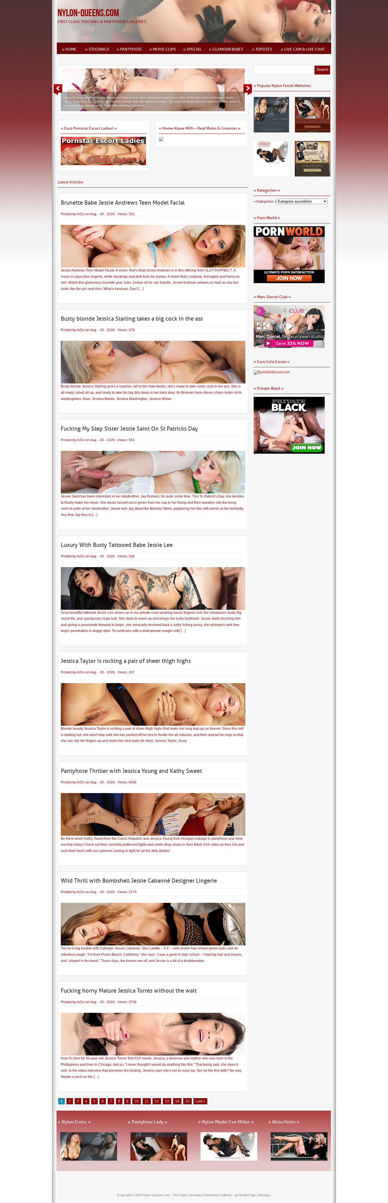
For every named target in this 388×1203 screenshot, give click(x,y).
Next (247, 89)
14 (177, 1101)
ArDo (81, 214)
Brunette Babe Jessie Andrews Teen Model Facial (123, 202)
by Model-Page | (246, 1195)
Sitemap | (264, 1195)
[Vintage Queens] (312, 175)
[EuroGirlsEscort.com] (272, 372)
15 (187, 1101)
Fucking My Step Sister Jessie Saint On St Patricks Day (129, 428)
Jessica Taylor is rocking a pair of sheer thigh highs (126, 660)
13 (167, 1101)
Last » (200, 1101)
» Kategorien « (265, 202)
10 (137, 1101)
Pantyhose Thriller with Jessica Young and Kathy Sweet (131, 771)
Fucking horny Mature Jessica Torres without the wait (129, 990)
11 (147, 1101)
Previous (58, 89)
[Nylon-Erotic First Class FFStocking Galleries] (271, 130)
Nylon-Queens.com (88, 13)
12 (157, 1101)
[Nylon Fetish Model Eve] (271, 175)
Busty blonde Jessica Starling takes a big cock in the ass (132, 318)
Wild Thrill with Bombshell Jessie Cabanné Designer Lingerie (139, 880)
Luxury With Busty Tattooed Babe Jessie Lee (117, 545)
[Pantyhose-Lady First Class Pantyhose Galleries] (312, 130)
